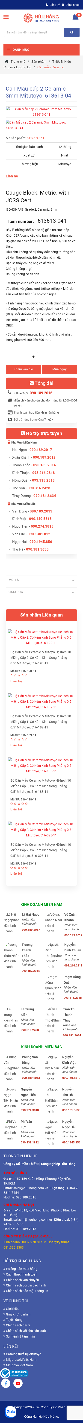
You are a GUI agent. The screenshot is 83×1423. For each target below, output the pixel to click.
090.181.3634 (44, 496)
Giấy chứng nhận (17, 1314)
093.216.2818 (43, 473)
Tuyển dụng (14, 1320)
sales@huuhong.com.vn (30, 1188)
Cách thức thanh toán (21, 1274)
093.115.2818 (43, 480)
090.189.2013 (41, 511)
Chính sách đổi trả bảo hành (25, 1285)
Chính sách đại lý (17, 1325)
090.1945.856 (41, 542)
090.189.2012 (44, 457)
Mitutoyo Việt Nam (19, 1365)
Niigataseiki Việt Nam (20, 1359)
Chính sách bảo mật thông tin (26, 1291)
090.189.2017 (41, 450)
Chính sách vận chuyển (22, 1280)
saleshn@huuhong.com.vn (32, 1219)
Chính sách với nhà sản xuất (25, 1331)
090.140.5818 (40, 519)
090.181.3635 (71, 1110)
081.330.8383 (13, 1247)
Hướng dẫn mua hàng (21, 1269)
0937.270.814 (32, 1242)
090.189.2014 (44, 465)
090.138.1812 (29, 1142)
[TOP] (69, 1395)
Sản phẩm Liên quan (41, 615)
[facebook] (5, 1384)
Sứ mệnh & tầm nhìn (20, 1336)
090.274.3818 (42, 526)
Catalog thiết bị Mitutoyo (23, 1354)
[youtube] (18, 1384)
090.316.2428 (39, 488)
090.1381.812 (39, 534)
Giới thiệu (12, 1309)
